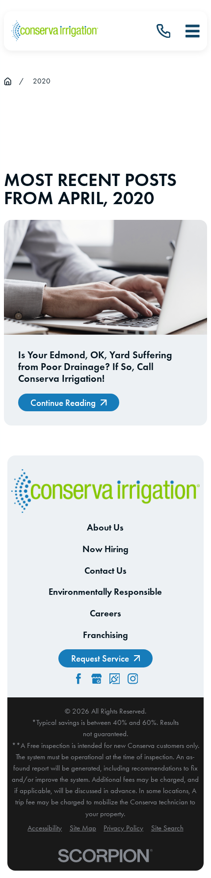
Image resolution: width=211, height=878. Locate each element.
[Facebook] (78, 678)
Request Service (100, 658)
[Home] (54, 31)
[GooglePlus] (96, 678)
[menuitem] (44, 828)
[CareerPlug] (114, 678)
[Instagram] (133, 678)
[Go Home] (7, 81)
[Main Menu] (192, 31)
